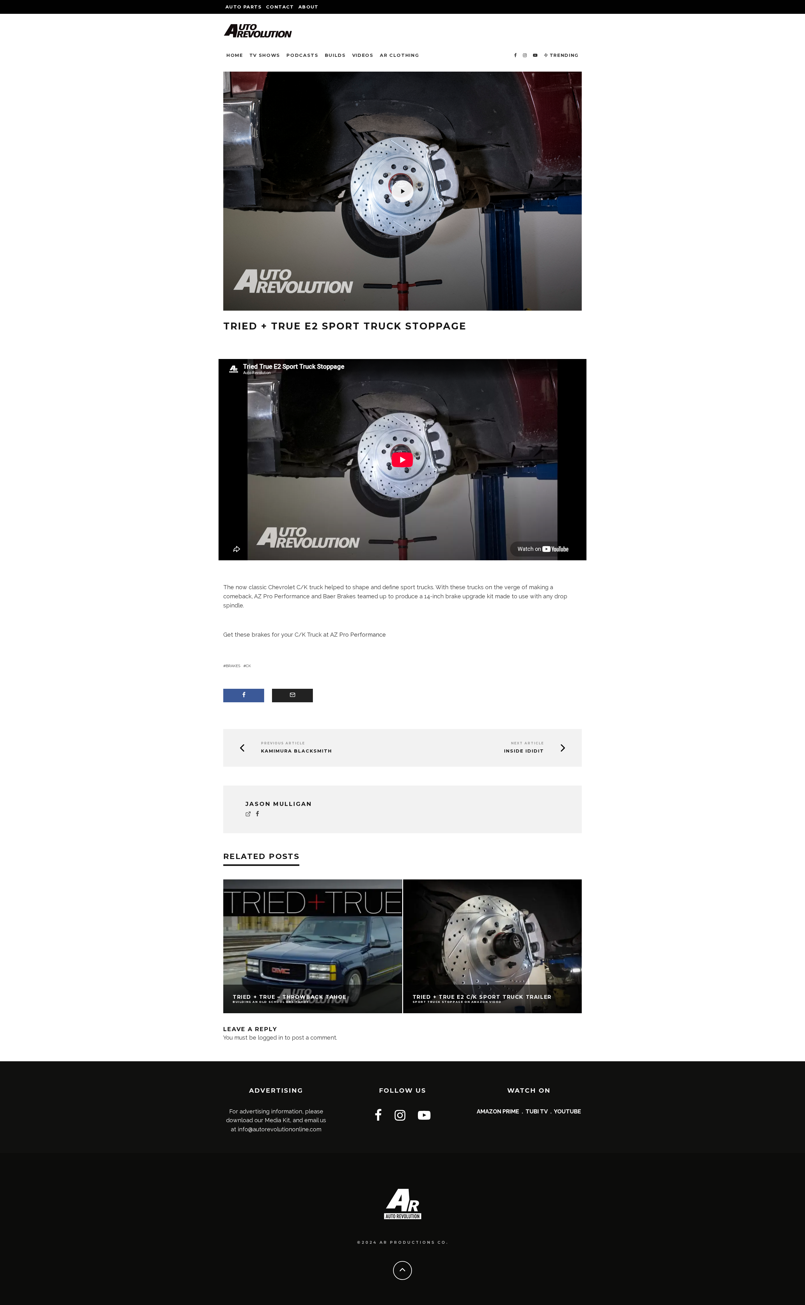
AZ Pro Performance (358, 634)
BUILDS (335, 55)
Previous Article (283, 743)
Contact (280, 7)
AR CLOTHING (399, 55)
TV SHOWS (264, 55)
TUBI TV (536, 1111)
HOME (234, 55)
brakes (233, 666)
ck (248, 666)
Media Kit (277, 1120)
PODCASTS (302, 55)
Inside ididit (524, 751)
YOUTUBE (567, 1111)
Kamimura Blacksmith (296, 751)
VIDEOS (363, 55)
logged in (270, 1037)
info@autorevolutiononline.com (279, 1129)
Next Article (527, 743)
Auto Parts (243, 7)
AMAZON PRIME (498, 1111)
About (308, 7)
